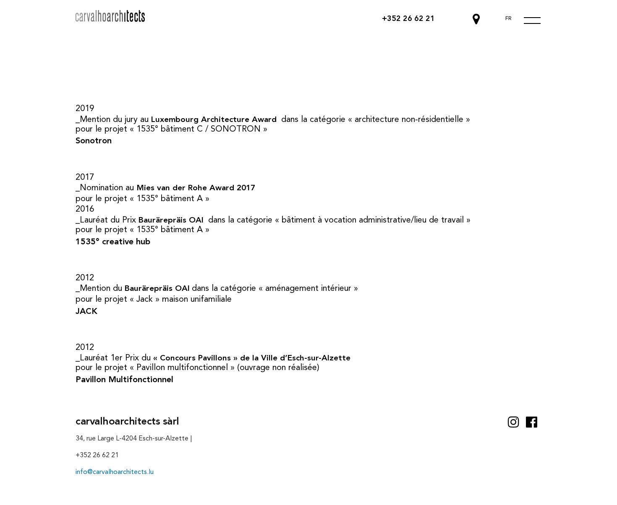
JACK (86, 312)
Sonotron (94, 141)
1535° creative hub (113, 242)
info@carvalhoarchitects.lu (115, 472)
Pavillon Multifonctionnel (124, 380)
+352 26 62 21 (408, 19)
